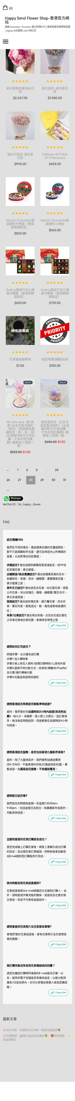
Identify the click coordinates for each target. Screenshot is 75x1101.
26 (8, 480)
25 (56, 470)
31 (64, 480)
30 (53, 480)
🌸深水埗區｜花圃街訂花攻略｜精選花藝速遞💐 (32, 1030)
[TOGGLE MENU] (5, 41)
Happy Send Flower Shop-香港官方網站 (37, 20)
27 (19, 480)
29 (42, 480)
